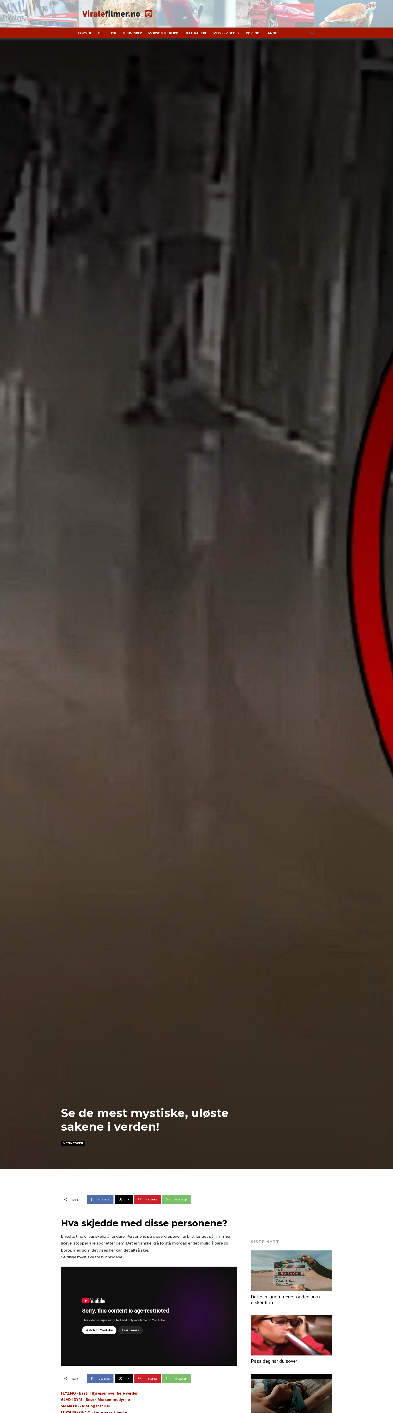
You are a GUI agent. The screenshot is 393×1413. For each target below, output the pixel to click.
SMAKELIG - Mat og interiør (85, 1405)
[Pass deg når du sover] (291, 1335)
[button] (312, 33)
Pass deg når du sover (274, 1361)
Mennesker (73, 1143)
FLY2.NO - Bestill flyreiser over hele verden (100, 1393)
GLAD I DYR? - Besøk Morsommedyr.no (95, 1399)
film (218, 1236)
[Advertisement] (144, 1183)
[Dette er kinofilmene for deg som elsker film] (291, 1270)
